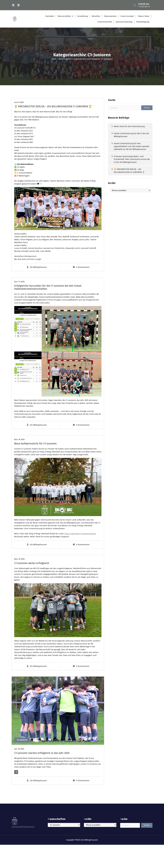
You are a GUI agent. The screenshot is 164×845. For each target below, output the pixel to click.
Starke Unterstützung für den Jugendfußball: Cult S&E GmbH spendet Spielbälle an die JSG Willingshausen (131, 146)
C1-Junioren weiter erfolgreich (31, 563)
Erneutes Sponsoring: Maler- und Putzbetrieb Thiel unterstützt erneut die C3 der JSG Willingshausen (132, 159)
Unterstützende (105, 22)
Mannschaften (64, 16)
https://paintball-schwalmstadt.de (80, 533)
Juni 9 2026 (19, 102)
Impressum (17, 827)
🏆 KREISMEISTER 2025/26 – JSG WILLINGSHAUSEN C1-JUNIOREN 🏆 (53, 106)
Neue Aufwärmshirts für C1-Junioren (35, 443)
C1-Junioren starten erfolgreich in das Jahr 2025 (41, 753)
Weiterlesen (19, 772)
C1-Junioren (22, 740)
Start (54, 59)
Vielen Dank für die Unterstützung (129, 126)
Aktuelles (96, 16)
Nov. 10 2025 (19, 439)
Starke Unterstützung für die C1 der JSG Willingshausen (131, 135)
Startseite (49, 16)
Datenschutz (28, 827)
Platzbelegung (142, 22)
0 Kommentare (82, 267)
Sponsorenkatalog (124, 22)
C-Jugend (76, 59)
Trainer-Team (143, 16)
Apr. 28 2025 (19, 749)
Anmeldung (82, 16)
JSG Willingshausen (38, 267)
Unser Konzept (127, 16)
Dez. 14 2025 (19, 281)
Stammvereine (110, 16)
